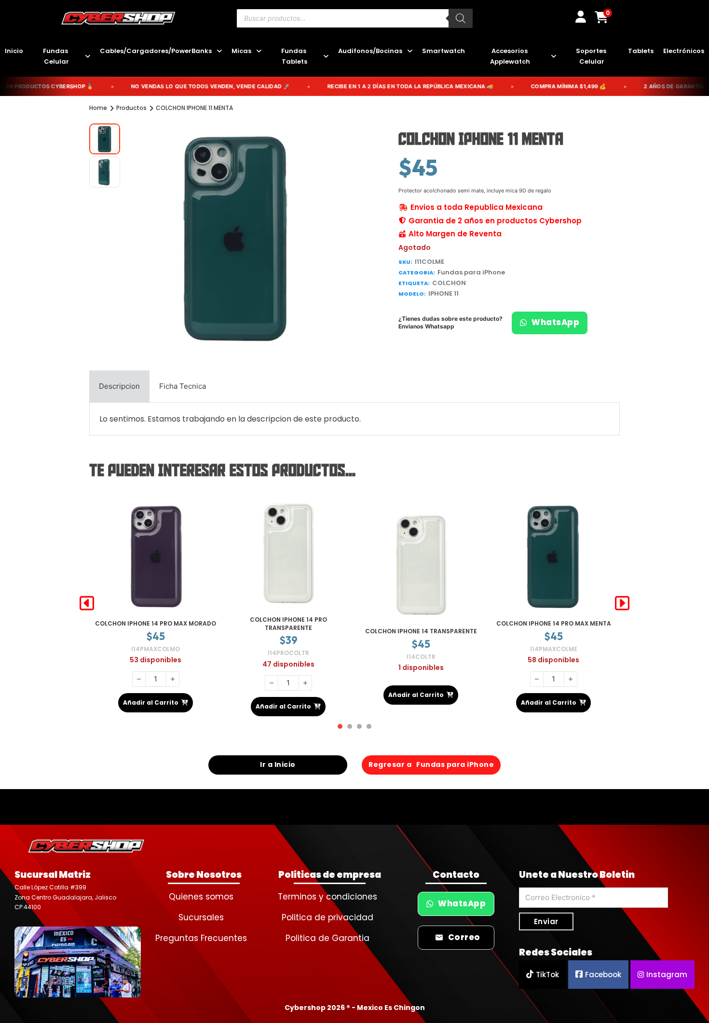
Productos (131, 108)
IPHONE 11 (443, 293)
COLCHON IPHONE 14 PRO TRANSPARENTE (155, 623)
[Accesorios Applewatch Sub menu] (553, 57)
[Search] (461, 18)
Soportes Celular (592, 56)
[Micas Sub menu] (258, 51)
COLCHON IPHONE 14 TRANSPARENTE (288, 631)
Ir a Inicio (278, 764)
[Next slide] (622, 603)
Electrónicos (683, 50)
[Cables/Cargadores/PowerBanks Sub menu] (219, 51)
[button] (336, 136)
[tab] (119, 386)
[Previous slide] (87, 603)
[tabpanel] (354, 418)
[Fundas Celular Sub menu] (87, 57)
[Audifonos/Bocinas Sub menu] (409, 51)
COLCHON (449, 282)
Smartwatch (443, 50)
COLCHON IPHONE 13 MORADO (554, 623)
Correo (464, 937)
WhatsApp (555, 322)
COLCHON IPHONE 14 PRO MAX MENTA (421, 623)
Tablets (641, 50)
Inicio (14, 50)
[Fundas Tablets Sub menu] (325, 57)
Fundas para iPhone (471, 272)
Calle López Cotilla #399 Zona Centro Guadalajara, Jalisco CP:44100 (65, 897)
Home (98, 108)
